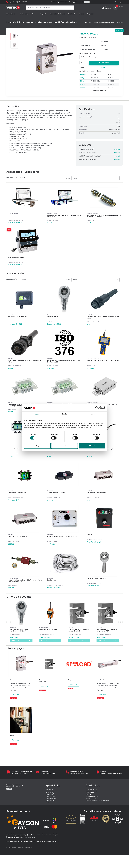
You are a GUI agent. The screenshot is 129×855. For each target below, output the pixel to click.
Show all (22, 177)
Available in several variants (22, 640)
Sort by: (68, 178)
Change (86, 2)
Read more (15, 694)
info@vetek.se (94, 800)
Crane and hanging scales (94, 358)
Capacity (43, 14)
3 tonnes (83, 74)
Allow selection (64, 446)
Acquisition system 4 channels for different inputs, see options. (64, 216)
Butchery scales (43, 627)
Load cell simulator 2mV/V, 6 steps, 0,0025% (61, 536)
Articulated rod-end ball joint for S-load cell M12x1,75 (20, 630)
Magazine (90, 14)
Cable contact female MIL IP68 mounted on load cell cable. (25, 361)
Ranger (89, 534)
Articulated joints (53, 317)
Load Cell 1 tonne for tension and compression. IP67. (79, 630)
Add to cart (105, 63)
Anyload (103, 67)
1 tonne (82, 84)
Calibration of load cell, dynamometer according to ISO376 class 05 (64, 361)
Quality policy (50, 800)
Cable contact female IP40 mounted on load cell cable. (103, 317)
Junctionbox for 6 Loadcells (96, 492)
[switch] (54, 438)
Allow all (92, 446)
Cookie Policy (50, 793)
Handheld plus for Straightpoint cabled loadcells (103, 360)
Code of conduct (51, 798)
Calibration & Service (57, 14)
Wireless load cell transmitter (17, 317)
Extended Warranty (88, 53)
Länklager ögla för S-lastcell (96, 578)
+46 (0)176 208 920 (20, 2)
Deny (37, 446)
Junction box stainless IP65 (17, 492)
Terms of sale (50, 791)
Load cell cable (52, 580)
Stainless (120, 22)
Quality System (50, 796)
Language (118, 2)
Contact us (93, 785)
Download (117, 149)
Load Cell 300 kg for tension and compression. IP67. (107, 630)
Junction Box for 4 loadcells (17, 449)
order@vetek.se (104, 800)
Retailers (48, 802)
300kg (82, 78)
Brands (81, 14)
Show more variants (99, 90)
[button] (117, 819)
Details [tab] (64, 414)
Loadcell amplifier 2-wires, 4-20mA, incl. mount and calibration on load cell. (104, 216)
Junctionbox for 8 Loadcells (17, 536)
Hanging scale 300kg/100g (48, 629)
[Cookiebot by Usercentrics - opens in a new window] (96, 407)
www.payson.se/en (29, 837)
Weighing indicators (13, 213)
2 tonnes (83, 87)
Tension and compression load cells (104, 22)
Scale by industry (28, 14)
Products (11, 14)
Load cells (71, 14)
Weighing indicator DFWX (16, 257)
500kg (82, 81)
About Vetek (49, 789)
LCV (9, 215)
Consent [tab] (36, 414)
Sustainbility (50, 794)
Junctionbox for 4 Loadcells (56, 492)
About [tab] (93, 414)
